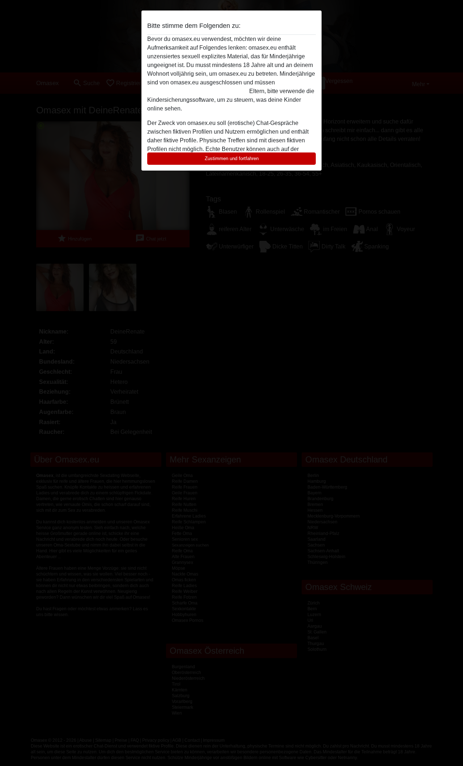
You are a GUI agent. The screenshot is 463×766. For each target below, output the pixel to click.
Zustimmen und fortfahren (232, 158)
